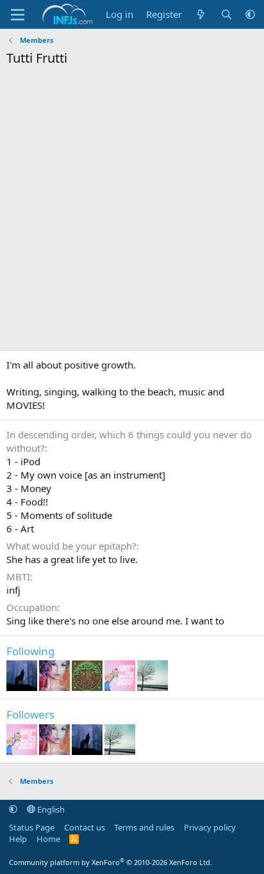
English (50, 809)
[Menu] (18, 15)
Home (48, 839)
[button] (250, 14)
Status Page (31, 827)
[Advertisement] (132, 212)
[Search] (226, 14)
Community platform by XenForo (110, 862)
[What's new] (200, 14)
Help (18, 839)
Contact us (84, 827)
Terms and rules (144, 827)
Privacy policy (210, 827)
